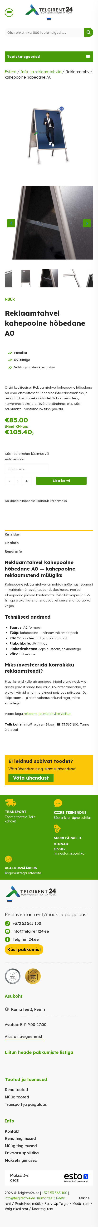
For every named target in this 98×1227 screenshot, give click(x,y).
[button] (49, 56)
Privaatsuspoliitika (22, 1153)
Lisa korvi (61, 481)
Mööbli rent (80, 1204)
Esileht (10, 71)
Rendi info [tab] (13, 551)
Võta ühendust (31, 778)
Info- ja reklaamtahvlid (40, 71)
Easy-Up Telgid (56, 1204)
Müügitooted (17, 1097)
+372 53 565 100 (54, 1193)
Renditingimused (20, 1138)
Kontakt (12, 1131)
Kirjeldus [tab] (12, 534)
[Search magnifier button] (88, 32)
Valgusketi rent (16, 1209)
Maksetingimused (21, 1160)
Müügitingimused (21, 1145)
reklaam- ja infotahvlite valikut (47, 713)
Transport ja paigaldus (26, 1104)
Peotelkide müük (28, 1204)
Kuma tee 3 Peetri (51, 1198)
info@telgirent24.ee (20, 1198)
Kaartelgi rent (42, 1209)
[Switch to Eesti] (49, 19)
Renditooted (16, 1089)
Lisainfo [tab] (12, 543)
